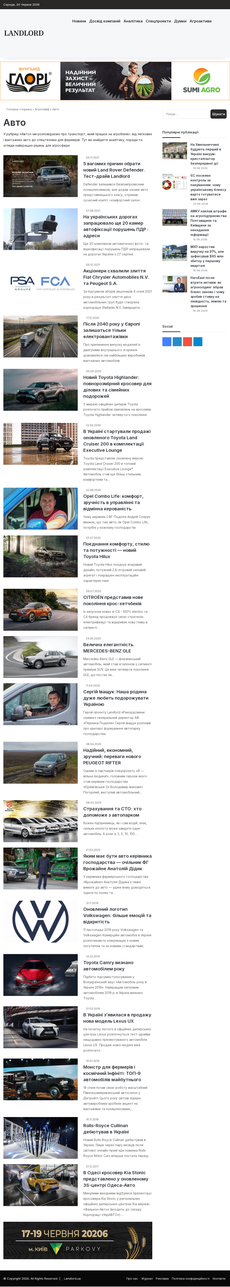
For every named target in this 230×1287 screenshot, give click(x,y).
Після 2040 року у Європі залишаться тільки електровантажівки (111, 330)
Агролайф (42, 109)
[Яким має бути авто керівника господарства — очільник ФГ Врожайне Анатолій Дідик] (40, 868)
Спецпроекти (158, 21)
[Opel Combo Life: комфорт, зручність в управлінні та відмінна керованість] (40, 509)
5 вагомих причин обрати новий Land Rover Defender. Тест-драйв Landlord (114, 170)
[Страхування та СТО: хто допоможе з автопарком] (40, 821)
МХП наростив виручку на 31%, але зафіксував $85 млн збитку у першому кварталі (207, 256)
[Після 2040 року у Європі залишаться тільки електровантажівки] (40, 336)
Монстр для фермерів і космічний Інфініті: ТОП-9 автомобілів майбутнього (112, 1073)
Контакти (219, 1278)
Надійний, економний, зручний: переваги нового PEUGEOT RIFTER (112, 756)
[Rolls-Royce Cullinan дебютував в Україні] (40, 1138)
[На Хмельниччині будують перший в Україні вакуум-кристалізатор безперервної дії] (174, 150)
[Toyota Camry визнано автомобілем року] (40, 975)
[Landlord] (23, 33)
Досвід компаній (104, 21)
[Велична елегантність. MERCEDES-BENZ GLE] (40, 657)
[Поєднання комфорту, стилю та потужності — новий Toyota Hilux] (40, 556)
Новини (79, 21)
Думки (180, 21)
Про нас (132, 1278)
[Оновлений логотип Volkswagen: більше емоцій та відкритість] (40, 922)
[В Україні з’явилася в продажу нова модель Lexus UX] (40, 1027)
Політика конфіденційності (191, 1278)
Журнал (147, 1278)
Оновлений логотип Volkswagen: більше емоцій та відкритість (117, 915)
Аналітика (133, 21)
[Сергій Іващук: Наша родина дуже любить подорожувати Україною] (40, 704)
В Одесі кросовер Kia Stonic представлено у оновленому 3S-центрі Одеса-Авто (115, 1179)
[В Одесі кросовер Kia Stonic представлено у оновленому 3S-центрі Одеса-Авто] (40, 1185)
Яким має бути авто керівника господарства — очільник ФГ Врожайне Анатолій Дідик (117, 862)
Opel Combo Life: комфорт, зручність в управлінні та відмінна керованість (113, 502)
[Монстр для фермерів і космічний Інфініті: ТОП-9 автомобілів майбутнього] (40, 1079)
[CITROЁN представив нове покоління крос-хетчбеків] (40, 610)
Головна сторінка (19, 109)
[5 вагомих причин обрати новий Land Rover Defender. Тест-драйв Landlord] (40, 176)
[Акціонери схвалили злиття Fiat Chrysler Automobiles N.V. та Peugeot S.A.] (40, 283)
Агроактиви (201, 21)
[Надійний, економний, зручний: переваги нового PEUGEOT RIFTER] (40, 763)
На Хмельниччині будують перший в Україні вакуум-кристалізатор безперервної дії (205, 154)
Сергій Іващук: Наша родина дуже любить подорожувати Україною (115, 698)
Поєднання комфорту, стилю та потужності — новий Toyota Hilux (116, 550)
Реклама (162, 1278)
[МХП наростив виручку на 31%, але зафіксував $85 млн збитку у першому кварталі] (174, 253)
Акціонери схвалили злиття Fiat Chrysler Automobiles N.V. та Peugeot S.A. (116, 277)
